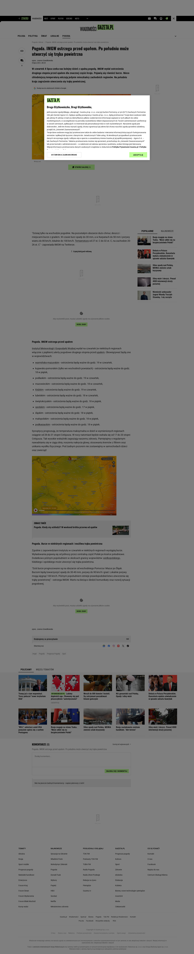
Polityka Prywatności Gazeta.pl (125, 147)
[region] (97, 127)
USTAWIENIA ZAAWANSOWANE (64, 155)
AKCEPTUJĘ (138, 155)
